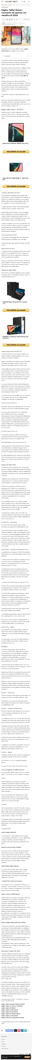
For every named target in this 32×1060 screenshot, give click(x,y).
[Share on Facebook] (5, 19)
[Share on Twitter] (7, 19)
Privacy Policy (16, 1056)
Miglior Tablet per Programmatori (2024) (12, 1017)
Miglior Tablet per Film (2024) (9, 1016)
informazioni (4, 7)
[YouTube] (30, 1054)
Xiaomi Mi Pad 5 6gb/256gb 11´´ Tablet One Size (15, 178)
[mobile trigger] (2, 1)
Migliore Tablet (11, 1)
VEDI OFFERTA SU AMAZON (16, 152)
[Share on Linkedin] (12, 19)
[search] (22, 1)
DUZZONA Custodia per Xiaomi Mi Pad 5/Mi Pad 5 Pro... (15, 337)
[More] (17, 19)
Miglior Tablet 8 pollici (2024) (9, 1010)
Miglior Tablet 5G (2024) (8, 1008)
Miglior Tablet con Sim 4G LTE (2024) (11, 1006)
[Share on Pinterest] (10, 19)
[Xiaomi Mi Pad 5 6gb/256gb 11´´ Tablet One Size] (16, 167)
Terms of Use (4, 1057)
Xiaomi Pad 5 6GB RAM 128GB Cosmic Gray (15, 143)
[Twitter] (27, 1054)
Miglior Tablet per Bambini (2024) (10, 1014)
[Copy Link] (14, 19)
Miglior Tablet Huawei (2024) (9, 1012)
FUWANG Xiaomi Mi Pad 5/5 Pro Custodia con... (15, 302)
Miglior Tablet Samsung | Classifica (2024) (13, 1004)
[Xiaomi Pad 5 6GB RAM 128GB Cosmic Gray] (16, 132)
